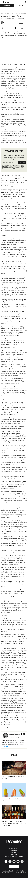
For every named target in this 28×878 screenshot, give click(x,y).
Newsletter (24, 28)
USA (12, 13)
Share (4, 28)
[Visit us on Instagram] (22, 861)
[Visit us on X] (5, 861)
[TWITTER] (22, 734)
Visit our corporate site (20, 871)
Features (21, 23)
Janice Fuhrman (9, 21)
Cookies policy (14, 850)
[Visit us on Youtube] (14, 861)
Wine (2, 13)
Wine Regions (7, 13)
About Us (14, 846)
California (17, 13)
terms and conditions (14, 854)
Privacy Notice (12, 166)
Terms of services (16, 165)
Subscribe (6, 5)
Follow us (18, 28)
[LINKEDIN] (24, 734)
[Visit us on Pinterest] (18, 861)
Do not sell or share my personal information (14, 856)
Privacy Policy (14, 852)
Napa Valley (23, 13)
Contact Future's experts (14, 848)
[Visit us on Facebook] (9, 861)
